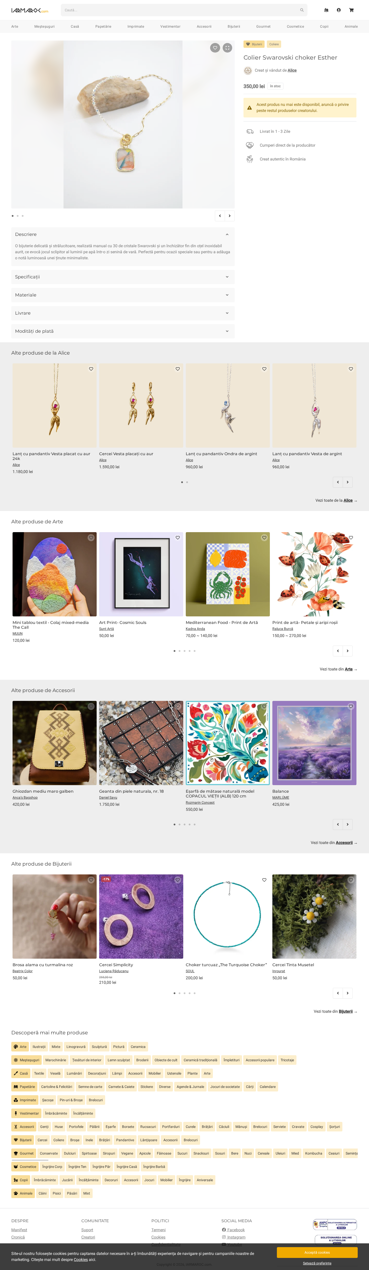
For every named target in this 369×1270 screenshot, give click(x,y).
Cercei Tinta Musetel (293, 964)
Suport (87, 1229)
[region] (184, 1048)
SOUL (190, 971)
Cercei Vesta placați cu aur (126, 453)
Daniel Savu (108, 797)
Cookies (158, 1237)
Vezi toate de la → (337, 500)
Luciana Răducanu (114, 971)
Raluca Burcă (282, 629)
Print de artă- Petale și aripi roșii (305, 622)
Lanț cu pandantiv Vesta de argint (307, 453)
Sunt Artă (106, 629)
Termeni (158, 1229)
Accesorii (204, 26)
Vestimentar (170, 26)
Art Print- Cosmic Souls (122, 622)
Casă (75, 26)
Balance (280, 791)
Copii (324, 26)
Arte (14, 26)
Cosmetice (295, 26)
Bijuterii (234, 26)
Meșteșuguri (44, 26)
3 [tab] (22, 216)
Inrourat (278, 971)
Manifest (19, 1229)
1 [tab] (12, 216)
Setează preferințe (317, 1263)
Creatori (88, 1237)
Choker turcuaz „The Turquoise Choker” (226, 964)
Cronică (18, 1237)
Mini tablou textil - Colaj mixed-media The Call (51, 625)
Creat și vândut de (276, 70)
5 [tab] (194, 651)
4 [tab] (189, 651)
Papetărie (103, 26)
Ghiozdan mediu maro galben (43, 791)
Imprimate (136, 26)
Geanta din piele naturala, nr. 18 (131, 791)
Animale (351, 26)
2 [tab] (17, 216)
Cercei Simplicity (116, 964)
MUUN (18, 633)
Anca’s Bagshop (25, 797)
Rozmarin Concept (200, 802)
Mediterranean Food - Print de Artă (222, 622)
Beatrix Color (23, 971)
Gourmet (263, 26)
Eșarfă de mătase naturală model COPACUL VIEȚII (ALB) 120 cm (220, 793)
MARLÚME (280, 797)
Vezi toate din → (339, 669)
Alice (16, 465)
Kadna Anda (195, 629)
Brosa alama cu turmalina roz (43, 964)
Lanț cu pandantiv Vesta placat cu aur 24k (51, 456)
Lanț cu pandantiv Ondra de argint (221, 453)
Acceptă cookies (317, 1252)
